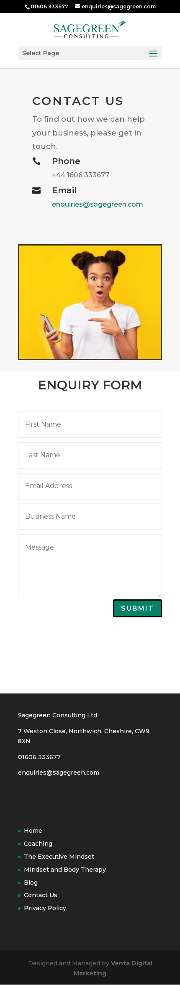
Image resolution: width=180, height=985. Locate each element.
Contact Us (40, 895)
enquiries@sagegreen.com (97, 204)
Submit (137, 608)
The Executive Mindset (59, 856)
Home (33, 830)
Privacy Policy (45, 908)
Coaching (38, 843)
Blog (31, 882)
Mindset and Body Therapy (65, 869)
